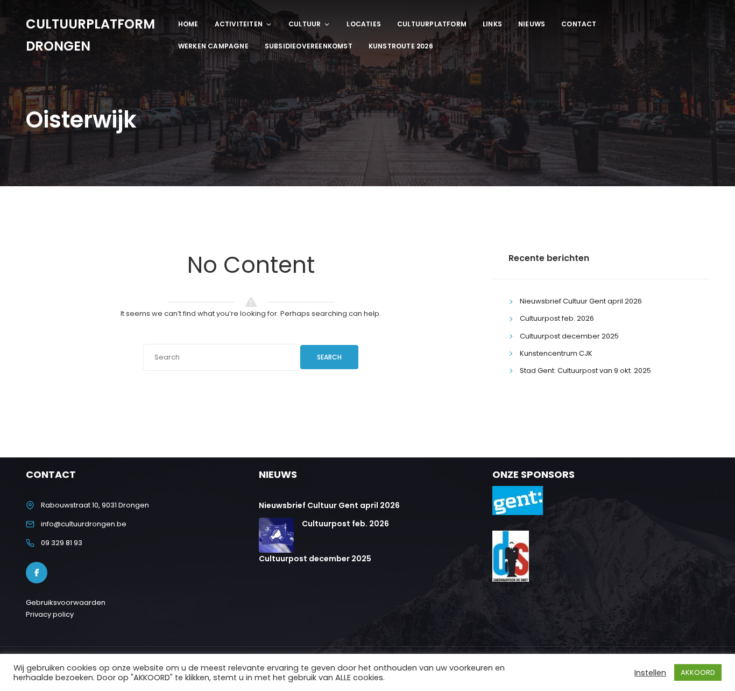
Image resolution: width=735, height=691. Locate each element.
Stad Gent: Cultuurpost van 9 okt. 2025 (585, 370)
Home (188, 24)
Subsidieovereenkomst (308, 46)
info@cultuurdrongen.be (83, 524)
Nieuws (531, 24)
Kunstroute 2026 (401, 46)
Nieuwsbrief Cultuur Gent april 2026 (581, 301)
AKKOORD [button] (698, 672)
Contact (578, 24)
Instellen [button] (650, 673)
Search (329, 357)
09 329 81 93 (61, 543)
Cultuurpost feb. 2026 (557, 318)
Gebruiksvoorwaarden (65, 602)
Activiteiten (239, 24)
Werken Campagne (213, 46)
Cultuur (304, 24)
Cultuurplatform (432, 24)
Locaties (364, 24)
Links (492, 24)
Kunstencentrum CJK (556, 353)
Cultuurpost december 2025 (569, 336)
